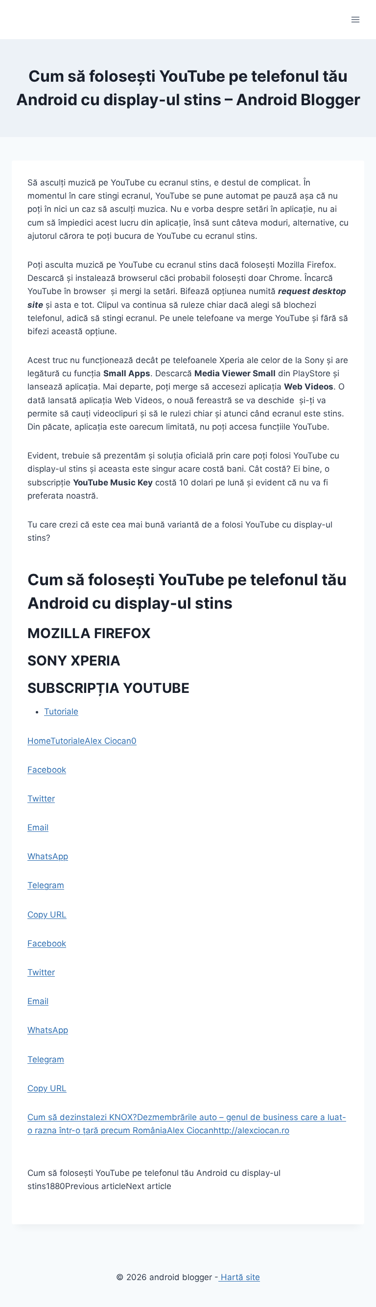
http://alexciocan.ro (251, 1130)
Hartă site (239, 1277)
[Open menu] (355, 19)
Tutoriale (61, 711)
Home (38, 741)
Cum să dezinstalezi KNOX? (82, 1117)
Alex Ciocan (108, 741)
